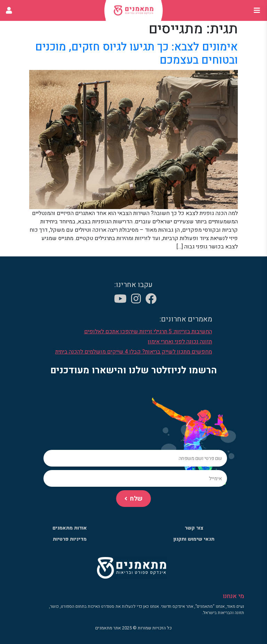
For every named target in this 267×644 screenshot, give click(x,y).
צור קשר (194, 528)
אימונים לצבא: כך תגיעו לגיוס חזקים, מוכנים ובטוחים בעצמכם (136, 53)
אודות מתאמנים (69, 528)
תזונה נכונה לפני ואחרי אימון (180, 341)
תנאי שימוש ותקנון (194, 539)
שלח (136, 498)
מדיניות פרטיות (70, 539)
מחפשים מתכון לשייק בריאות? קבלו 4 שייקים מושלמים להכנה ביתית (133, 352)
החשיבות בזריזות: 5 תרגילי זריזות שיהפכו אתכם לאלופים (148, 331)
